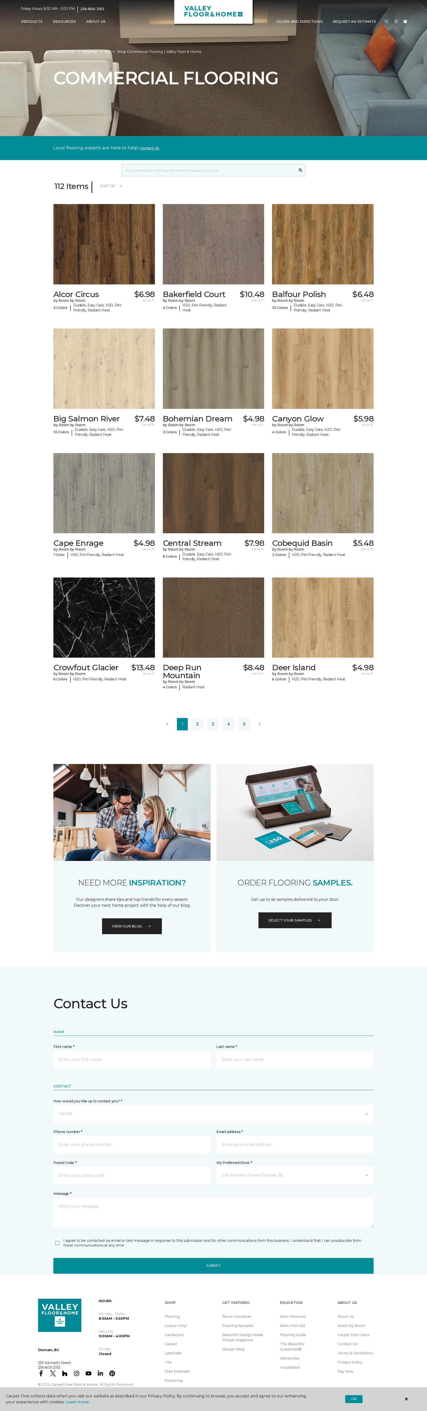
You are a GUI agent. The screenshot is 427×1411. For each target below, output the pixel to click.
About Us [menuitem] (346, 1316)
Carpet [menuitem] (171, 1344)
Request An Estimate (354, 21)
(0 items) (405, 21)
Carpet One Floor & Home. (74, 1384)
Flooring (89, 51)
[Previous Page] (167, 724)
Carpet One (63, 51)
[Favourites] (396, 21)
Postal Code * (64, 1162)
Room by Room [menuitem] (351, 1325)
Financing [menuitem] (174, 1380)
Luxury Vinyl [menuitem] (176, 1325)
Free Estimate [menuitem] (177, 1371)
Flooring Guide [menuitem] (293, 1335)
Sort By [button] (107, 186)
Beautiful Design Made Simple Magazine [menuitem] (242, 1337)
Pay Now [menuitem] (346, 1371)
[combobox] (209, 170)
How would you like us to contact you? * (87, 1101)
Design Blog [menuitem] (233, 1349)
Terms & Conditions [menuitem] (355, 1353)
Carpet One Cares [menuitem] (353, 1335)
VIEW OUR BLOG (127, 926)
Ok (353, 1399)
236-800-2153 (92, 9)
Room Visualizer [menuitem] (236, 1316)
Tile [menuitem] (168, 1362)
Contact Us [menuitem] (347, 1344)
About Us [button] (96, 21)
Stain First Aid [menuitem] (292, 1325)
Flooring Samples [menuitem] (238, 1325)
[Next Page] (260, 724)
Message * (62, 1193)
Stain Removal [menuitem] (293, 1316)
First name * (63, 1046)
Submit (213, 1265)
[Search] (300, 170)
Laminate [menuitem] (173, 1353)
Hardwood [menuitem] (174, 1335)
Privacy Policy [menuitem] (350, 1362)
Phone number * (67, 1131)
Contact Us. (150, 148)
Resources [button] (64, 21)
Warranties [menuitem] (289, 1358)
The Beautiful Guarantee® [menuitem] (292, 1346)
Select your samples (290, 920)
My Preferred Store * (234, 1162)
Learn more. (77, 1402)
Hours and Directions (299, 21)
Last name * (226, 1046)
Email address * (229, 1131)
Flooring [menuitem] (172, 1316)
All (107, 51)
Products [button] (32, 21)
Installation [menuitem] (290, 1367)
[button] (386, 21)
